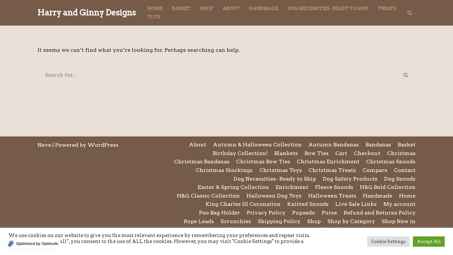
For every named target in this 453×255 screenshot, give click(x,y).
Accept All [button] (429, 241)
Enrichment (292, 187)
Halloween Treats (332, 196)
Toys (153, 16)
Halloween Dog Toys (273, 196)
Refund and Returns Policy (380, 213)
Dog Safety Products (350, 179)
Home (154, 8)
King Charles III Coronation (243, 204)
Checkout (367, 153)
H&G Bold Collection (388, 187)
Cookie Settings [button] (388, 241)
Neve (44, 145)
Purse (329, 213)
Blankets (286, 153)
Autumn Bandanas (333, 144)
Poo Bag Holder (219, 213)
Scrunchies (236, 221)
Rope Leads (199, 221)
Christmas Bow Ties (263, 161)
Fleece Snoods (334, 187)
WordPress (103, 145)
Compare (374, 170)
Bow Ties (316, 153)
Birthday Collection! (240, 153)
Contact (405, 170)
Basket (181, 8)
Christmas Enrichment (328, 161)
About (231, 8)
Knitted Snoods (308, 204)
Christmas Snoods (391, 161)
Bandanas (378, 144)
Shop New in (399, 221)
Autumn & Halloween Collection (257, 144)
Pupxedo (303, 213)
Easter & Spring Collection (233, 187)
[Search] (409, 12)
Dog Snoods (400, 179)
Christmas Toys (280, 170)
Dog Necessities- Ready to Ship (328, 8)
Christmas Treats (332, 170)
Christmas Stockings (224, 170)
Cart (341, 153)
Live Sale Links (356, 204)
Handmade (263, 8)
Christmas (401, 153)
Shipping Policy (279, 221)
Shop (206, 8)
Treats (387, 8)
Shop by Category (351, 221)
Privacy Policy (266, 213)
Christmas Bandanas (201, 161)
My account (399, 204)
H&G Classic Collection (208, 196)
